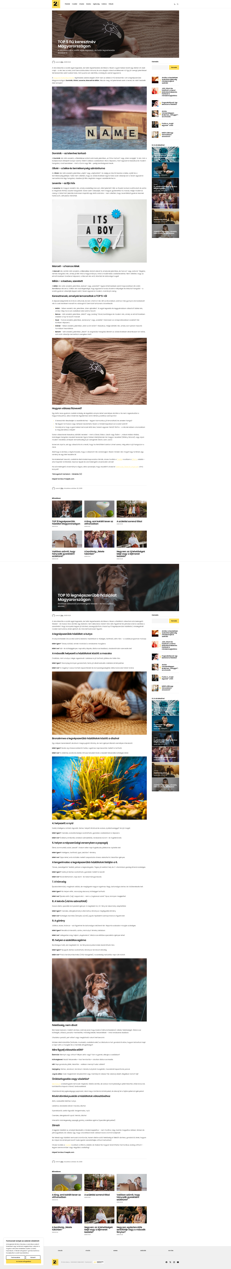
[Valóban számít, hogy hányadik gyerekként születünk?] (67, 539)
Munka (156, 151)
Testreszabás (15, 1257)
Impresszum (88, 1262)
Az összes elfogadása (23, 1261)
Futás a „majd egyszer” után (167, 124)
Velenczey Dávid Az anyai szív (127, 467)
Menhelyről (56, 1084)
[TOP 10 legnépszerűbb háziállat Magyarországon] (67, 509)
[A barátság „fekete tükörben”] (99, 539)
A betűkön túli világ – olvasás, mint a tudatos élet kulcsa (165, 232)
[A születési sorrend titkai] (132, 509)
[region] (24, 1251)
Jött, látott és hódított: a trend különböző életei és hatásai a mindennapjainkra (169, 92)
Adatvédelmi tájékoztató (77, 1262)
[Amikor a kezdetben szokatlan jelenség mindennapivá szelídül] (155, 80)
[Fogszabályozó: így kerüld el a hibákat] (155, 103)
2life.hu (134, 459)
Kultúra (156, 169)
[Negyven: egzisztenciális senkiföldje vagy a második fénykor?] (132, 1214)
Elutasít (32, 1257)
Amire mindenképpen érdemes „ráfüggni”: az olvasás (170, 114)
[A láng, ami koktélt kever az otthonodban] (99, 509)
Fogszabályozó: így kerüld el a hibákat (170, 103)
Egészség (143, 1250)
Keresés (155, 62)
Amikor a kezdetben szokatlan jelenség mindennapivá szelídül (170, 80)
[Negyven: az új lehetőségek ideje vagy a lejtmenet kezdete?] (132, 539)
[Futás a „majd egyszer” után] (155, 124)
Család (60, 14)
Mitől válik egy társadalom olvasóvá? (167, 135)
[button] (174, 4)
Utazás (88, 1250)
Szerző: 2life (157, 159)
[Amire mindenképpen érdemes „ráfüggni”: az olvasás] (155, 113)
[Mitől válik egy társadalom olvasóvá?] (155, 134)
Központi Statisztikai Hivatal (63, 78)
